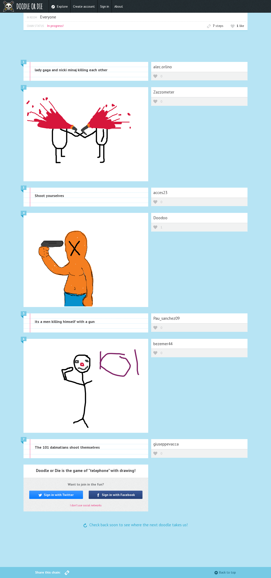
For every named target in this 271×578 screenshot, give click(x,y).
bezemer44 (162, 343)
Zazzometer (163, 92)
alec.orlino (162, 66)
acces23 (160, 192)
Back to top (227, 572)
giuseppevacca (166, 444)
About (118, 6)
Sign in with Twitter (58, 495)
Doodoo (160, 217)
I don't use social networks (86, 505)
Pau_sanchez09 (166, 318)
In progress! (55, 26)
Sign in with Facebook (118, 495)
